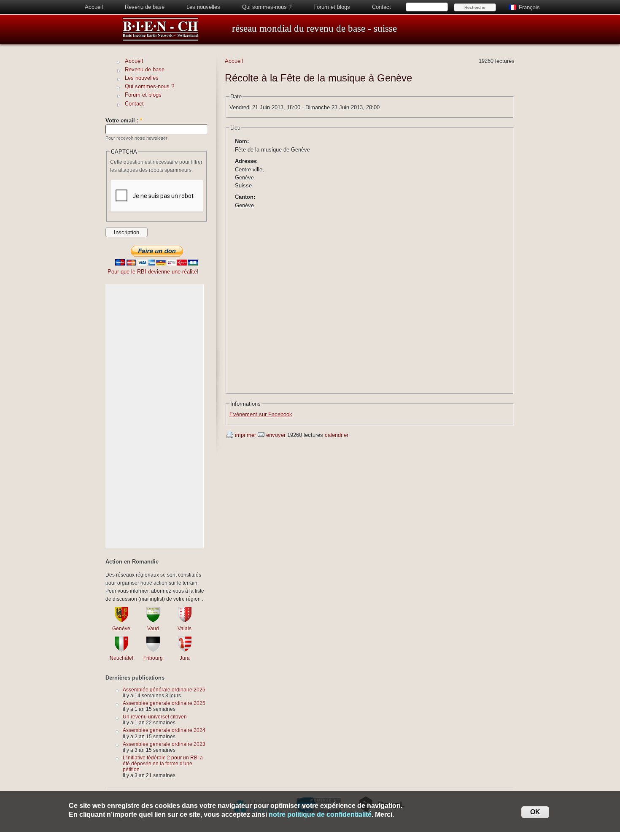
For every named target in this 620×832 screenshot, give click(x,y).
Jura (185, 658)
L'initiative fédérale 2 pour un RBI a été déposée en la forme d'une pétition (163, 763)
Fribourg (153, 658)
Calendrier (336, 435)
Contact (381, 7)
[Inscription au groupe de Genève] (121, 620)
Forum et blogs (331, 7)
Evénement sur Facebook (260, 414)
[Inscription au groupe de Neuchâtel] (121, 650)
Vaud (153, 628)
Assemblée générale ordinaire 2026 (164, 689)
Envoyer (276, 435)
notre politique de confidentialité (320, 814)
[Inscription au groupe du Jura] (184, 650)
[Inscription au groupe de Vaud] (153, 620)
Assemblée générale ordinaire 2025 (164, 703)
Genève (121, 628)
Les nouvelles (203, 7)
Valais (184, 628)
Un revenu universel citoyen (155, 716)
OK (535, 812)
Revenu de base (144, 7)
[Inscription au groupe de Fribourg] (153, 650)
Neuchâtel (121, 658)
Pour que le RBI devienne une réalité (152, 271)
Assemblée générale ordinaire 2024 (164, 730)
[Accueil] (160, 39)
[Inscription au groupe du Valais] (184, 620)
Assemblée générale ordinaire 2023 (164, 744)
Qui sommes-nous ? (266, 7)
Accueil (94, 7)
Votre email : (123, 120)
